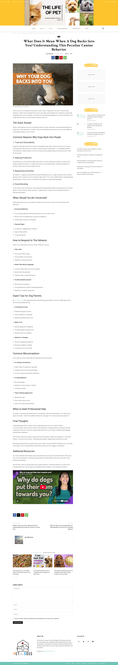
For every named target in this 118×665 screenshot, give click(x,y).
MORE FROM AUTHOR (49, 552)
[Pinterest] (61, 57)
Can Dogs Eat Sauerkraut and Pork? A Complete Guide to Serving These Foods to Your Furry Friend (63, 572)
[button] (103, 28)
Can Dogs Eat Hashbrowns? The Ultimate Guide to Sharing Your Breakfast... (94, 125)
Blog (20, 1)
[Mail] (109, 1)
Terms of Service (92, 663)
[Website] (112, 1)
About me (15, 1)
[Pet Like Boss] (59, 13)
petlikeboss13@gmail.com (49, 651)
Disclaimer (84, 663)
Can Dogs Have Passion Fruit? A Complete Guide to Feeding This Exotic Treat (41, 572)
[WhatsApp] (65, 57)
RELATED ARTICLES (36, 552)
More (86, 28)
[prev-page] (14, 578)
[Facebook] (106, 1)
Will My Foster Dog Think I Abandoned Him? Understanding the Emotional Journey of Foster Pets (26, 527)
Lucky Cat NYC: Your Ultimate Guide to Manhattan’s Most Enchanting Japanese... (96, 116)
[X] (57, 57)
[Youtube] (115, 1)
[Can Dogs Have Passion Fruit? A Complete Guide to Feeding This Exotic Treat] (43, 560)
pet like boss (50, 53)
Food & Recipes (62, 28)
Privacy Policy (101, 663)
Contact (26, 1)
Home (33, 28)
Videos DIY (76, 28)
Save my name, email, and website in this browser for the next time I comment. (37, 618)
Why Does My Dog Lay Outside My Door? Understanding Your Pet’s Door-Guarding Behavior (61, 527)
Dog (41, 28)
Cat (50, 28)
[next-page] (17, 578)
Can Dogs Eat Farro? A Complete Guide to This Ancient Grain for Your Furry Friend (22, 572)
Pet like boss (19, 300)
